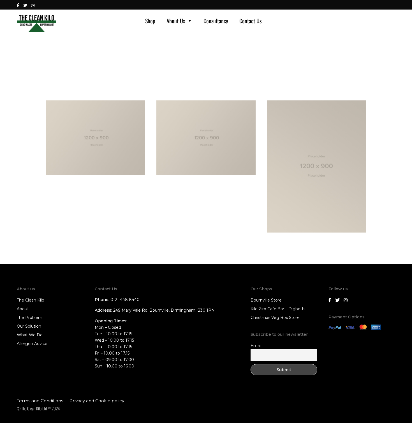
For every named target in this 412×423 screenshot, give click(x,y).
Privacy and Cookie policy (97, 400)
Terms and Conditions (40, 400)
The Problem (29, 317)
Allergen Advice (32, 343)
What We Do (30, 334)
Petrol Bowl (166, 183)
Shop (150, 21)
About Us (175, 21)
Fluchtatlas (276, 241)
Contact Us (250, 21)
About (23, 308)
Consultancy (215, 21)
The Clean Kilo (30, 300)
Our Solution (29, 326)
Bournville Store (266, 300)
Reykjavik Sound (60, 183)
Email (256, 345)
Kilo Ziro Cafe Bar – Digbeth (278, 308)
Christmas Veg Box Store (275, 317)
